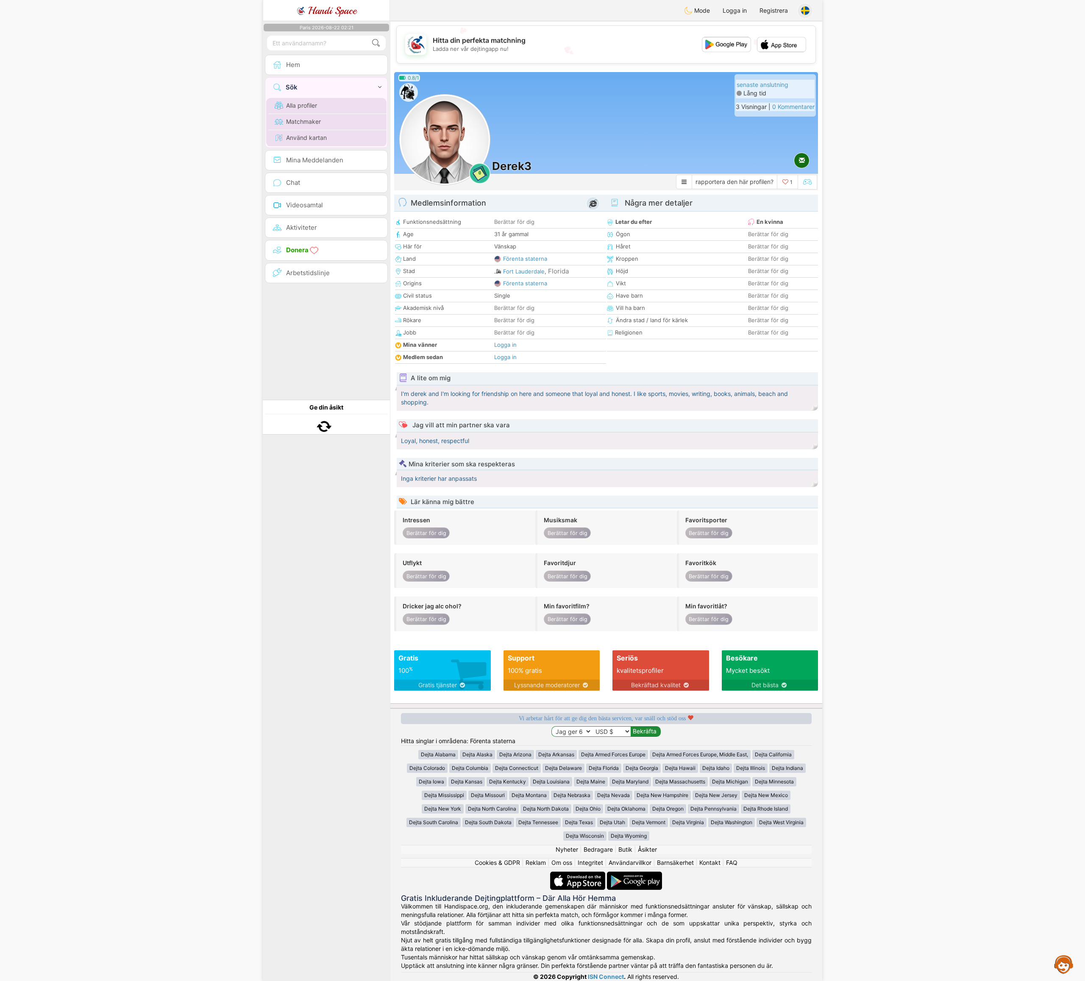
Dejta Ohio (588, 808)
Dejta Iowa (431, 781)
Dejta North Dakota (546, 808)
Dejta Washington (731, 822)
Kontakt (710, 862)
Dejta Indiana (787, 768)
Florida (558, 271)
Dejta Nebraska (572, 795)
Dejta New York (442, 808)
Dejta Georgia (642, 768)
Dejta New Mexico (766, 795)
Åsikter (647, 849)
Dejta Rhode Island (765, 808)
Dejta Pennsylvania (713, 808)
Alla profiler (301, 105)
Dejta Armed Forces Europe (613, 754)
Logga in (735, 10)
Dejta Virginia (688, 822)
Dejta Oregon (668, 808)
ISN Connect (606, 976)
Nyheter (567, 849)
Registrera (774, 10)
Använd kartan (306, 137)
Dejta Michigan (730, 781)
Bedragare (598, 849)
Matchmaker (303, 121)
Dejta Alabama (438, 754)
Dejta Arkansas (556, 754)
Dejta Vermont (648, 822)
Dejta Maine (590, 781)
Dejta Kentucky (507, 781)
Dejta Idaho (715, 768)
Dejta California (773, 754)
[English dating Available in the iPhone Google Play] (634, 875)
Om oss (561, 862)
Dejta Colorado (427, 768)
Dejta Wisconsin (585, 836)
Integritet (590, 862)
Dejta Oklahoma (626, 808)
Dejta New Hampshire (662, 795)
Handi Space (330, 10)
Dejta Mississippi (444, 795)
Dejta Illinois (750, 768)
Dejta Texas (579, 822)
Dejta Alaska (477, 754)
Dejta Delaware (563, 768)
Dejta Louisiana (551, 781)
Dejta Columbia (470, 768)
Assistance (1064, 964)
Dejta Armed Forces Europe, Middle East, (700, 754)
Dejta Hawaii (680, 768)
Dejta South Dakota (488, 822)
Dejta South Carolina (433, 822)
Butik (625, 849)
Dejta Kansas (466, 781)
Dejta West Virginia (781, 822)
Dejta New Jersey (716, 795)
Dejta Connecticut (516, 768)
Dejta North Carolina (492, 808)
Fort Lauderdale (524, 271)
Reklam (536, 862)
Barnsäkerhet (675, 862)
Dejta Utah (612, 822)
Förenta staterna (525, 258)
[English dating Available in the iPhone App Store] (578, 875)
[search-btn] (376, 43)
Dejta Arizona (515, 754)
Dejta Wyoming (629, 836)
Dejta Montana (529, 795)
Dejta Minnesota (774, 781)
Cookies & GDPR (497, 862)
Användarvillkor (630, 862)
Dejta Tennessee (538, 822)
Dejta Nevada (613, 795)
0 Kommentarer (793, 106)
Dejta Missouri (488, 795)
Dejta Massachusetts (680, 781)
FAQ (731, 862)
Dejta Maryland (630, 781)
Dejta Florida (604, 768)
